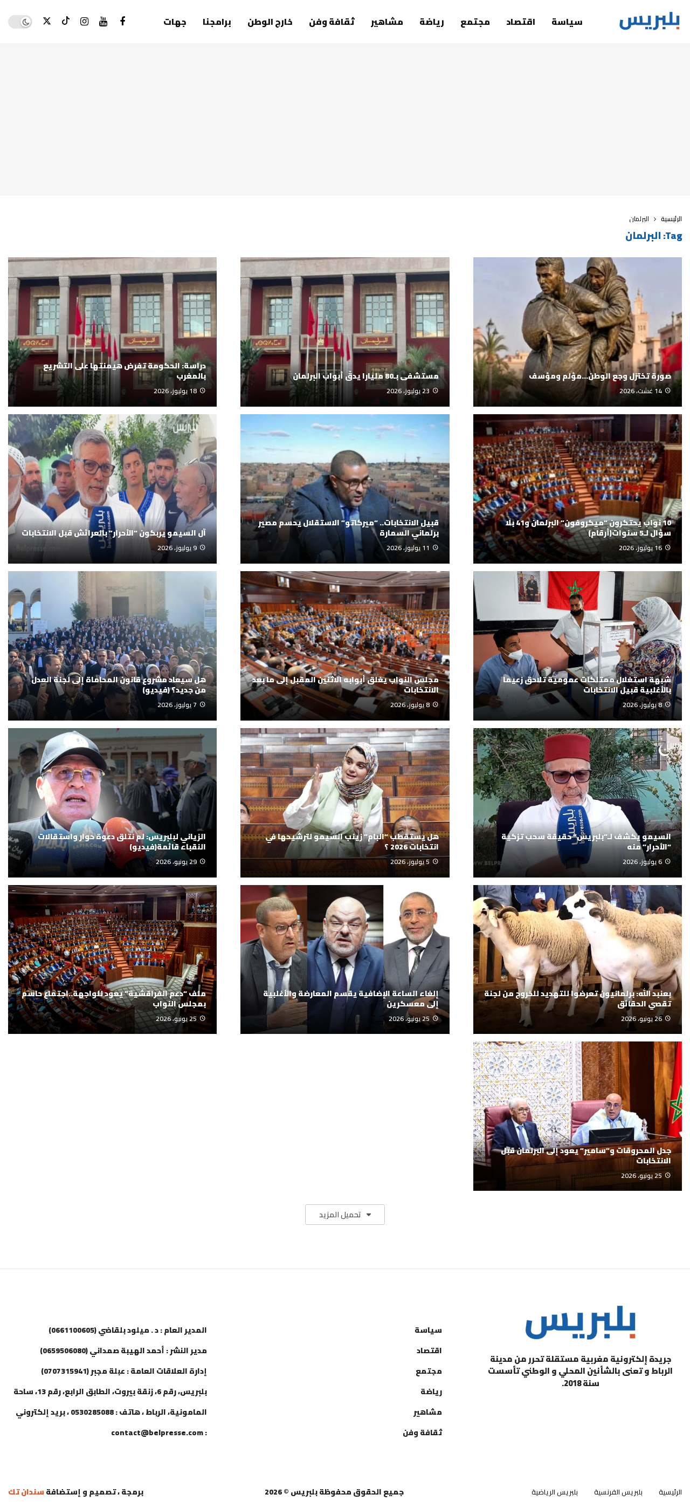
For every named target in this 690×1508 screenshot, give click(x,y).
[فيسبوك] (122, 22)
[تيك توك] (65, 22)
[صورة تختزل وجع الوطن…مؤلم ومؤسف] (577, 332)
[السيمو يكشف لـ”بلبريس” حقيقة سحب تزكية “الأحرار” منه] (577, 803)
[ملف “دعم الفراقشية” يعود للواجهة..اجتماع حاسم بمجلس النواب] (112, 959)
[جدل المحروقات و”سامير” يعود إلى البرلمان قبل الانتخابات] (577, 1116)
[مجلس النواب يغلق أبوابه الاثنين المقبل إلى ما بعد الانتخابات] (344, 646)
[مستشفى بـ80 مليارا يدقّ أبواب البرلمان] (344, 332)
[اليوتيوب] (103, 22)
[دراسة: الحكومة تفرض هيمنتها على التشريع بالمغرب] (112, 332)
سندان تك (26, 1492)
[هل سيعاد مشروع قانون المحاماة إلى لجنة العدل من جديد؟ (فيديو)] (112, 646)
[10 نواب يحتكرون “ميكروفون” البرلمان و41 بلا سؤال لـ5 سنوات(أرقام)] (577, 489)
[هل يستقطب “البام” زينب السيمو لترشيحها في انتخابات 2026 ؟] (344, 803)
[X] (46, 22)
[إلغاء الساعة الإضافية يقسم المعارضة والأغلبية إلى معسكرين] (344, 959)
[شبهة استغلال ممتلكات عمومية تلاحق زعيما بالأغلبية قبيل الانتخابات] (577, 646)
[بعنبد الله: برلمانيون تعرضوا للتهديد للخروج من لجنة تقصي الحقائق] (577, 959)
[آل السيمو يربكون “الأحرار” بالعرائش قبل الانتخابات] (112, 489)
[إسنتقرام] (84, 22)
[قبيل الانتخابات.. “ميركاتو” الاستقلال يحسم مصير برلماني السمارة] (344, 489)
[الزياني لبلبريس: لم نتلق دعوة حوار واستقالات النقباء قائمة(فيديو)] (112, 803)
